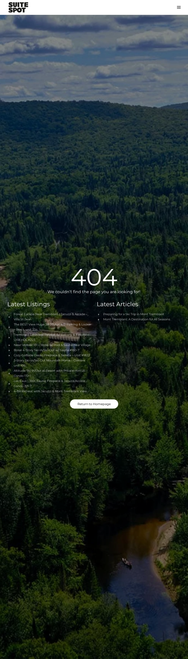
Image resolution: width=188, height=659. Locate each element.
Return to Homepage (94, 404)
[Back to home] (18, 7)
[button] (179, 7)
